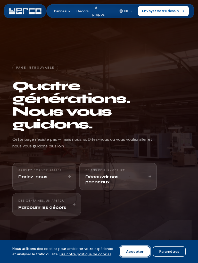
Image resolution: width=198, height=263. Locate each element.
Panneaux (62, 11)
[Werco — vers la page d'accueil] (25, 11)
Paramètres (169, 251)
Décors (83, 11)
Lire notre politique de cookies (85, 254)
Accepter (135, 251)
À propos (98, 11)
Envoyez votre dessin (160, 11)
